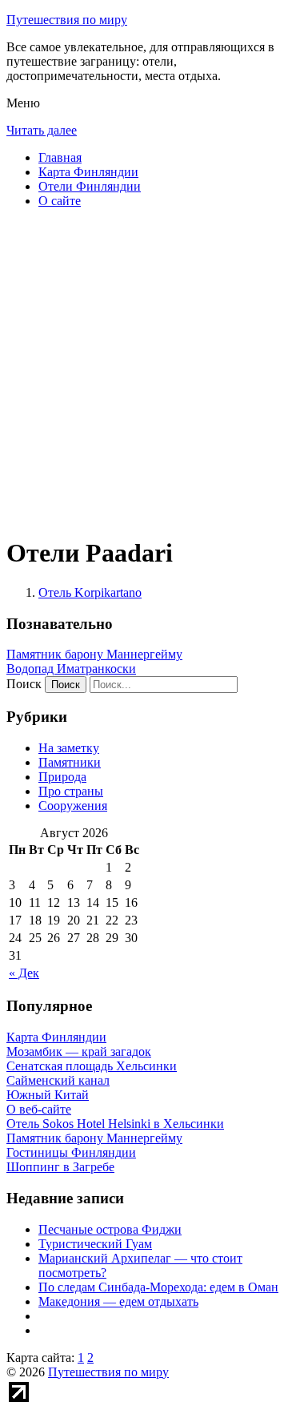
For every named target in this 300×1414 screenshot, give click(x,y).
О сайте (59, 200)
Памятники (69, 762)
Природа (62, 777)
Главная (60, 157)
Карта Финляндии (88, 172)
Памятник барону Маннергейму (94, 654)
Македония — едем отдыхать (118, 1301)
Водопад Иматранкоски (71, 668)
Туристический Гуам (95, 1244)
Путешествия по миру (66, 19)
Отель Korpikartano (90, 592)
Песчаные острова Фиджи (110, 1229)
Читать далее (41, 130)
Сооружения (72, 805)
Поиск (24, 684)
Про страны (70, 791)
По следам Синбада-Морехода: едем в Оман (158, 1287)
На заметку (68, 748)
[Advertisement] (150, 371)
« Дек (24, 973)
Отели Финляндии (89, 186)
